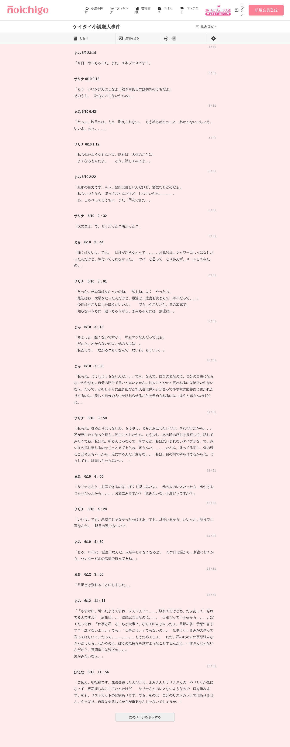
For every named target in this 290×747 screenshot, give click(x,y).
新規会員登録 (266, 10)
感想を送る (132, 38)
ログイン (242, 10)
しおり (84, 38)
